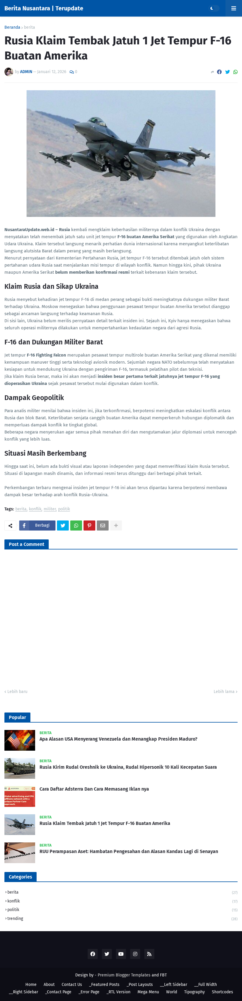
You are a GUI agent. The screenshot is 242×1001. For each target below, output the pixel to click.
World (171, 991)
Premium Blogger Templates (124, 975)
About (49, 984)
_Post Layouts (140, 984)
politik (64, 509)
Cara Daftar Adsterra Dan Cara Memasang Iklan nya (94, 789)
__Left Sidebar (173, 984)
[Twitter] (227, 72)
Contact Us (72, 984)
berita (29, 27)
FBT (163, 975)
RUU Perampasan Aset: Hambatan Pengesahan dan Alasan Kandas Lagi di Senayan (129, 851)
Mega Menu (148, 991)
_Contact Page (58, 991)
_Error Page (89, 991)
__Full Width (205, 984)
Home (31, 984)
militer (50, 509)
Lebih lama (224, 691)
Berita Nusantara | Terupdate (43, 8)
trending (122, 918)
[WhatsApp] (235, 72)
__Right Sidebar (23, 991)
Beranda (12, 27)
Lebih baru (17, 691)
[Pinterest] (89, 525)
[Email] (103, 525)
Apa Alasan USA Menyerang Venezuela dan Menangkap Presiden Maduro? (118, 739)
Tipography (194, 991)
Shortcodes (222, 991)
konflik (35, 509)
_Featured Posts (104, 984)
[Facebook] (219, 72)
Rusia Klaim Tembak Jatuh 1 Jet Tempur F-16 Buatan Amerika (105, 823)
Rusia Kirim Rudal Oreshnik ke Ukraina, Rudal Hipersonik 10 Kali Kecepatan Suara (128, 767)
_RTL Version (118, 991)
